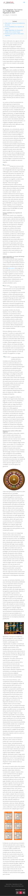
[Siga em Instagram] (20, 892)
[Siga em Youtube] (23, 892)
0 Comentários (13, 15)
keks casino (11, 268)
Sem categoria (6, 15)
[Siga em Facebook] (17, 892)
